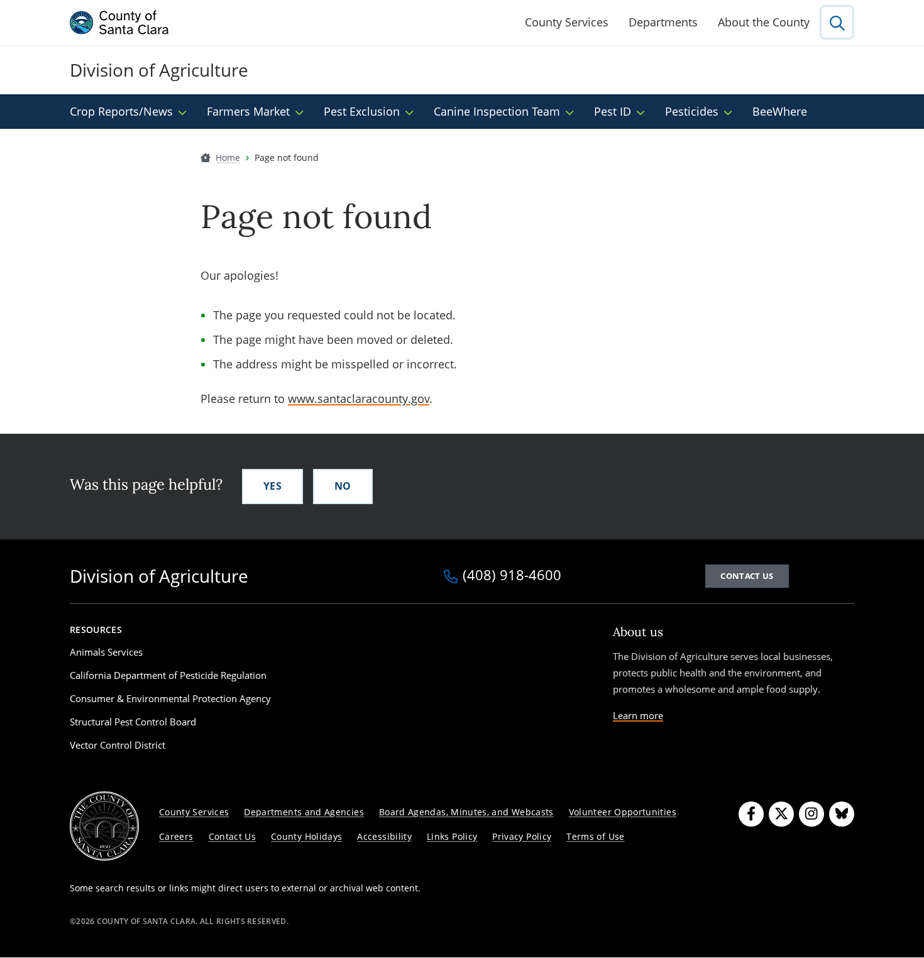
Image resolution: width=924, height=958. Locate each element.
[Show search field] (837, 22)
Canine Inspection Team (497, 111)
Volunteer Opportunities (622, 812)
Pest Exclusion (362, 111)
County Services (566, 22)
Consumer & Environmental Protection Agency (170, 698)
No (342, 486)
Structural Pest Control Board (133, 721)
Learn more (638, 715)
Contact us (746, 575)
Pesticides (691, 111)
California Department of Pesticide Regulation (168, 675)
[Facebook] (751, 814)
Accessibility (384, 836)
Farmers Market (248, 111)
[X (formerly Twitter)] (781, 814)
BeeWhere (779, 111)
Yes (272, 486)
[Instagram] (811, 814)
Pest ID (612, 111)
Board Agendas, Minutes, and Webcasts (466, 812)
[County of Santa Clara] (119, 22)
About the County (764, 22)
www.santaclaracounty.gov (358, 398)
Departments (663, 22)
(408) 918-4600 (512, 575)
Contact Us (232, 836)
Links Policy (452, 836)
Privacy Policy (521, 836)
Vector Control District (117, 745)
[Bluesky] (841, 814)
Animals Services (106, 652)
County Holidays (306, 836)
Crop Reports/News (121, 111)
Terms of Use (595, 836)
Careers (176, 836)
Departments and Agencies (304, 812)
